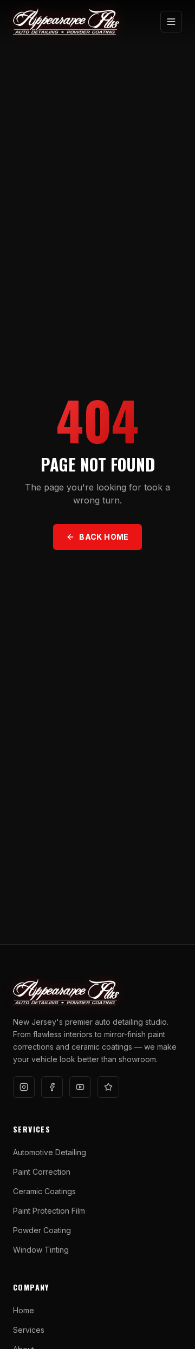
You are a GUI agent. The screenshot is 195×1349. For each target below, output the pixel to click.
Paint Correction (41, 1171)
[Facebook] (52, 1087)
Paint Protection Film (49, 1210)
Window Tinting (41, 1249)
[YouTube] (80, 1087)
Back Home (103, 536)
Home (23, 1310)
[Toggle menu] (171, 21)
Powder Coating (42, 1230)
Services (28, 1329)
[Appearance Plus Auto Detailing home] (66, 22)
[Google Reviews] (108, 1087)
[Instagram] (24, 1087)
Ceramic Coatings (44, 1191)
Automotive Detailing (49, 1152)
